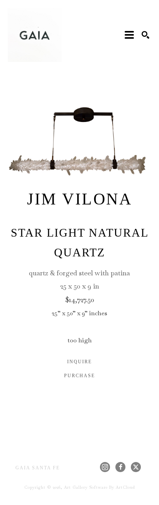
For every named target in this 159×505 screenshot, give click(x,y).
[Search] (145, 35)
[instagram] (105, 467)
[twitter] (136, 467)
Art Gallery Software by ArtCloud (99, 487)
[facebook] (120, 467)
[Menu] (129, 35)
